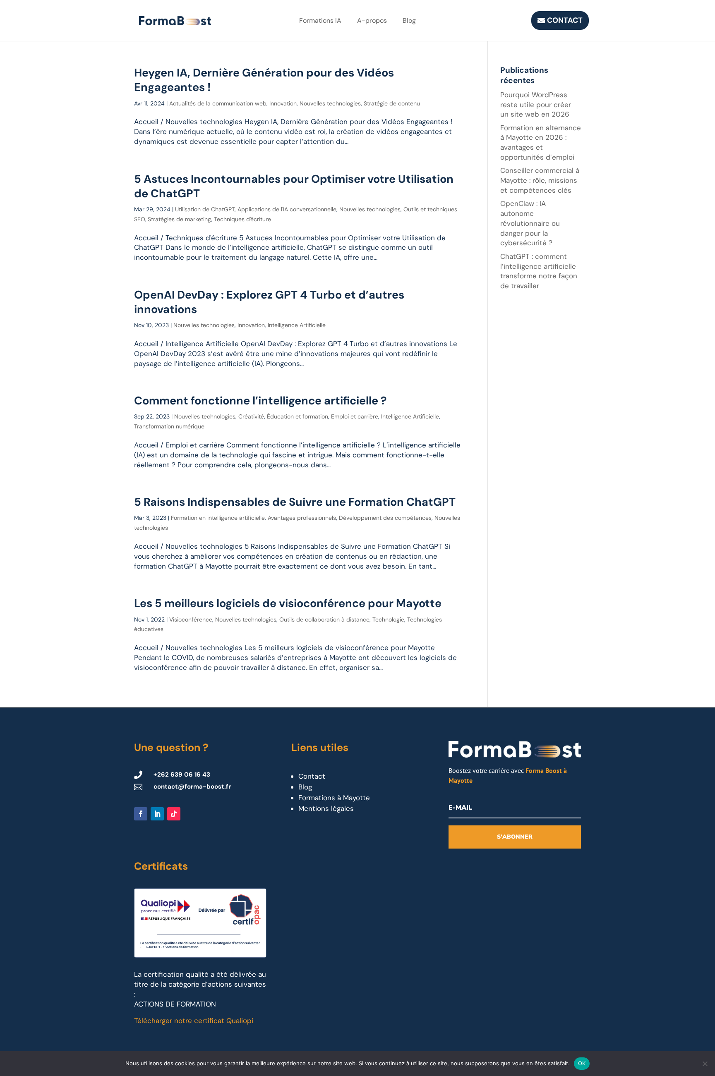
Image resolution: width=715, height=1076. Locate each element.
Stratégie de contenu (392, 103)
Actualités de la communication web (217, 103)
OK (582, 1063)
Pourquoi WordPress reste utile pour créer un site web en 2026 (535, 104)
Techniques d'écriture (242, 219)
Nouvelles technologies (330, 103)
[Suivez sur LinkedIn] (157, 813)
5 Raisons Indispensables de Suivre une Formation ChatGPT (295, 502)
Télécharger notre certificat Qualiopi (193, 1020)
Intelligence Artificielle (297, 325)
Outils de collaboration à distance (324, 619)
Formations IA (320, 20)
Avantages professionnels (302, 517)
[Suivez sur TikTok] (173, 813)
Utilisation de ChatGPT (205, 209)
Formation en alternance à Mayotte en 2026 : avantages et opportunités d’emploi (540, 142)
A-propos (372, 20)
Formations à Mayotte (334, 797)
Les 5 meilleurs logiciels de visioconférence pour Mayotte (287, 603)
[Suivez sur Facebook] (140, 813)
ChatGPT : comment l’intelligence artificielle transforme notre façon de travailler (538, 271)
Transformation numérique (169, 426)
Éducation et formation (297, 416)
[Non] (705, 1063)
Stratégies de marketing (179, 219)
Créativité (251, 416)
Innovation (283, 103)
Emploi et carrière (354, 416)
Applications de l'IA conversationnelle (287, 209)
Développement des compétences (385, 517)
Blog (409, 20)
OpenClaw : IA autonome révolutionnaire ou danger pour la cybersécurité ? (530, 223)
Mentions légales (326, 808)
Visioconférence (190, 619)
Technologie (388, 619)
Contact (565, 20)
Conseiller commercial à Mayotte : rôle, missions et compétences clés (539, 180)
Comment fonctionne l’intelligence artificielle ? (260, 400)
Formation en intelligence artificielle (218, 517)
